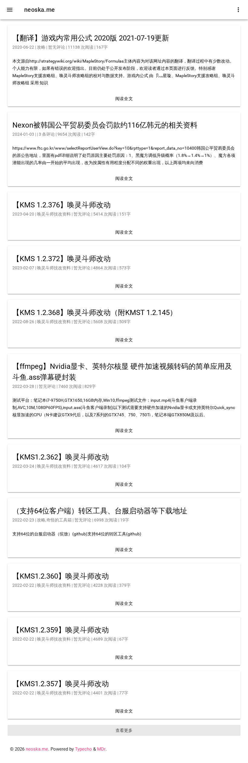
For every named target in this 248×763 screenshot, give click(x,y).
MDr (101, 749)
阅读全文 (124, 98)
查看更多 (124, 730)
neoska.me (39, 9)
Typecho (83, 749)
